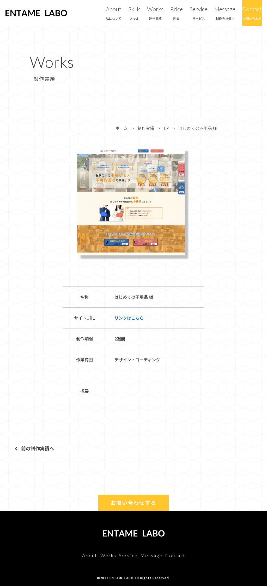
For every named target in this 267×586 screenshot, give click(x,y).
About (114, 12)
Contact (252, 12)
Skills (134, 12)
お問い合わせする (133, 502)
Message (224, 12)
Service (199, 12)
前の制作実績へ (37, 448)
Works (155, 12)
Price (176, 12)
